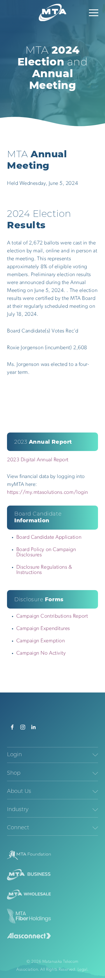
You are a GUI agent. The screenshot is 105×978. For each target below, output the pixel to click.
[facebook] (12, 727)
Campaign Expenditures (43, 628)
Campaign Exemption (40, 641)
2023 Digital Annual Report (38, 460)
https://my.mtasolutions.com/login (47, 492)
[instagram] (23, 727)
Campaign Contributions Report (52, 616)
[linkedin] (33, 727)
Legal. (83, 969)
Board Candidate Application (49, 537)
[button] (94, 13)
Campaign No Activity (41, 653)
